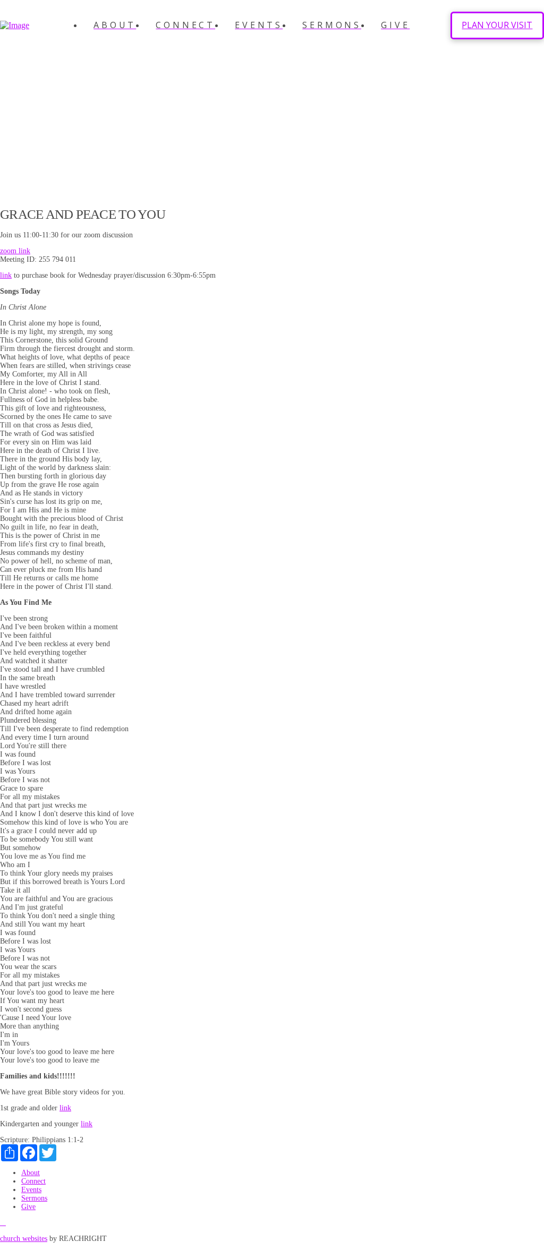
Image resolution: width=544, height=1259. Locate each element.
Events (31, 1190)
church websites (23, 1239)
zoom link (15, 251)
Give (28, 1207)
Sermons (34, 1198)
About (30, 1173)
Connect (33, 1181)
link (6, 275)
